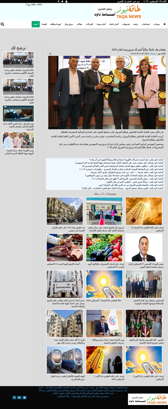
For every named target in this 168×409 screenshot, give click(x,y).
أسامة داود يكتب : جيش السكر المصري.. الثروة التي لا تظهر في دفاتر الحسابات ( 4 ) (127, 179)
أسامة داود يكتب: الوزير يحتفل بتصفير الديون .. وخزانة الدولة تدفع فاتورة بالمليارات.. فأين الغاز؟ (122, 188)
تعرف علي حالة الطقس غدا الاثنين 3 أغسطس (148, 377)
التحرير (120, 1)
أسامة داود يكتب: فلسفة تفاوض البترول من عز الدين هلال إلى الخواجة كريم (131, 185)
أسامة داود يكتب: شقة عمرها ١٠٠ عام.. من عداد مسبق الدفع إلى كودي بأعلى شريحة (127, 172)
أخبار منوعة (101, 24)
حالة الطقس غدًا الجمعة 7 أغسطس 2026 (103, 300)
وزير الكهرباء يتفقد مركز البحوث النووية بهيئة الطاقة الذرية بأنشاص (19, 152)
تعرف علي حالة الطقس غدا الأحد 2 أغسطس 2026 (109, 377)
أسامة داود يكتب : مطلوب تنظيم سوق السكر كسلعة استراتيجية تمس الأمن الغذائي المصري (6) (122, 166)
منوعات (157, 24)
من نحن (136, 1)
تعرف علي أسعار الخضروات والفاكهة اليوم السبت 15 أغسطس (106, 265)
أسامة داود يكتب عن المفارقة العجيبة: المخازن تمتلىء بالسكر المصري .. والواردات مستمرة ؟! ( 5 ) (121, 169)
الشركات (89, 24)
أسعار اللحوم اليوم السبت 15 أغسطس (63, 264)
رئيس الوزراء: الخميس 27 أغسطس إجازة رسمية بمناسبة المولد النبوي (146, 265)
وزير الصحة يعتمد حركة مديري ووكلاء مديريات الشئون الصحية (108, 341)
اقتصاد (44, 24)
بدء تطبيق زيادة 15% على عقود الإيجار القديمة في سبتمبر (68, 229)
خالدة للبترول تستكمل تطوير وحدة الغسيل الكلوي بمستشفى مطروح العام (19, 73)
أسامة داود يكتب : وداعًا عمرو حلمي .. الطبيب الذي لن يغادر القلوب (134, 182)
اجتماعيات (146, 24)
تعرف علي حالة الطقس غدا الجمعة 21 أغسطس (147, 229)
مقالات (79, 24)
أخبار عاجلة (114, 24)
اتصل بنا (128, 1)
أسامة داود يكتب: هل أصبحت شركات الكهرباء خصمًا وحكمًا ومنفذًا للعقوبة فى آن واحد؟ (126, 160)
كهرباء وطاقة (56, 24)
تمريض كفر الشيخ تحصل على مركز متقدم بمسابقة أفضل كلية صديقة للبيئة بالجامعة (106, 229)
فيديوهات (126, 24)
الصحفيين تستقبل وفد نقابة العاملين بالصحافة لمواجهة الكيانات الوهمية (148, 302)
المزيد (35, 24)
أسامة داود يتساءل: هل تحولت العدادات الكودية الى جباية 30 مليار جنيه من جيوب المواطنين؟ (124, 175)
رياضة (135, 24)
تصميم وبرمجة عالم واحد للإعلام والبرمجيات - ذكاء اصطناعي (83, 396)
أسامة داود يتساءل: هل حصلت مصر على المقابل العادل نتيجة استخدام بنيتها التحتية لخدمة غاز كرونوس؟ (119, 163)
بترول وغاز (69, 24)
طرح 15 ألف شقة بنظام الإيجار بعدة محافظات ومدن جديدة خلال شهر (69, 341)
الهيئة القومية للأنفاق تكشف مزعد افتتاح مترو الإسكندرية (68, 377)
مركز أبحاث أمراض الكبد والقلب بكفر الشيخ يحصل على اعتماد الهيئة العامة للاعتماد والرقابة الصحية (66, 303)
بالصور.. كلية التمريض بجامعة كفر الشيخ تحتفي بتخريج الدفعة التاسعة (147, 341)
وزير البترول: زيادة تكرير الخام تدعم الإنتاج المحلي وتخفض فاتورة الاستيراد (18, 126)
